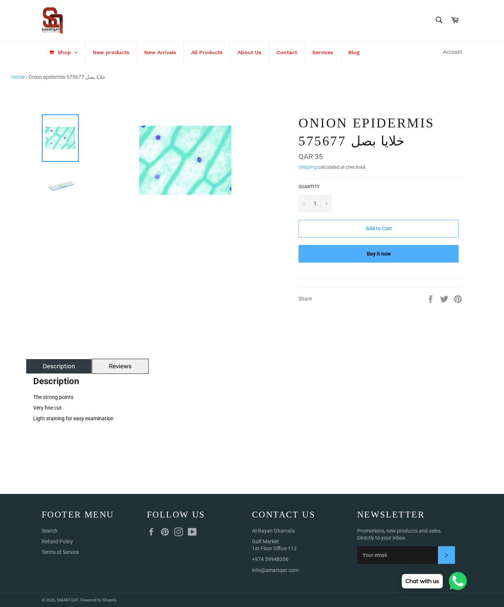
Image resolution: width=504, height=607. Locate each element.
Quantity (309, 186)
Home (18, 77)
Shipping (307, 167)
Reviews (120, 366)
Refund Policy (57, 541)
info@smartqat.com (275, 570)
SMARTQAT (67, 600)
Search (50, 531)
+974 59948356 (270, 559)
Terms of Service (60, 552)
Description (59, 366)
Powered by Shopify (98, 600)
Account (452, 52)
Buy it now (379, 254)
